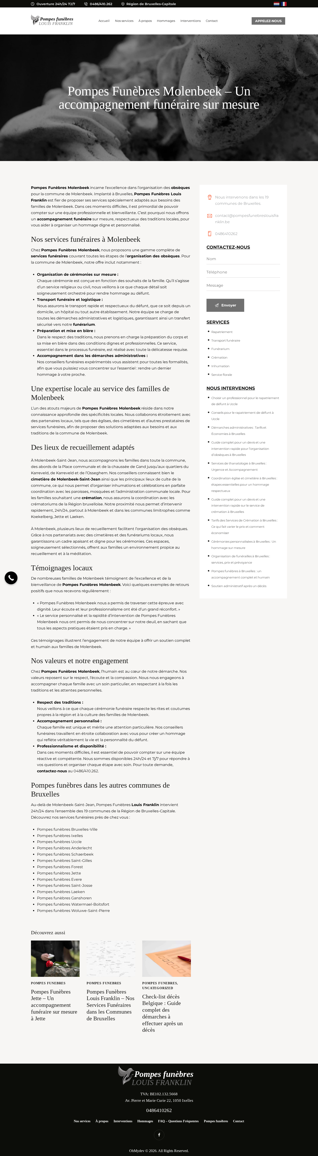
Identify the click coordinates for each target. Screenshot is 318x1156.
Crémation (219, 357)
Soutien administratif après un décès (238, 586)
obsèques (180, 187)
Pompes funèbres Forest (60, 867)
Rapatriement (222, 332)
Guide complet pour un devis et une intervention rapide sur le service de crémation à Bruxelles (238, 505)
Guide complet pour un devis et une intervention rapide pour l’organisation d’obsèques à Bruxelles (240, 448)
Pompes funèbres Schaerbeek (65, 854)
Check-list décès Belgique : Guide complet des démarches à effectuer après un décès (162, 1013)
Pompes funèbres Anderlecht (64, 848)
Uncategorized (157, 988)
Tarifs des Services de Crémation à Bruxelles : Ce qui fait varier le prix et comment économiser (244, 526)
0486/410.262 (86, 771)
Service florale (221, 374)
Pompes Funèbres (59, 250)
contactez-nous (52, 771)
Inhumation (220, 366)
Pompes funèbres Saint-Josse (64, 885)
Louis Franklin (145, 805)
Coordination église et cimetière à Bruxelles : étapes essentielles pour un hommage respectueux (244, 484)
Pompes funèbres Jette (59, 873)
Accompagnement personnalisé (68, 721)
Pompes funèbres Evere (59, 879)
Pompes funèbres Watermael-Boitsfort (73, 904)
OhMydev (136, 1151)
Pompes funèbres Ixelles (60, 835)
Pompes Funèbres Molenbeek (60, 187)
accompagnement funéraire (64, 219)
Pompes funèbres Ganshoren (64, 898)
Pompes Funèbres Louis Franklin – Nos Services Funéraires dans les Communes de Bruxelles (110, 1005)
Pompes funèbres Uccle (59, 842)
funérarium (84, 324)
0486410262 (226, 234)
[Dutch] (277, 4)
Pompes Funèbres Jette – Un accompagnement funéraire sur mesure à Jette (54, 1005)
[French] (284, 4)
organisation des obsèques (153, 256)
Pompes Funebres (48, 983)
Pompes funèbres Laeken (61, 892)
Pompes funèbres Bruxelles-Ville (67, 829)
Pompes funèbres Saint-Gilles (64, 860)
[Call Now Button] (11, 577)
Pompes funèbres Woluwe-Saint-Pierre (73, 910)
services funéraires (49, 256)
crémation (92, 498)
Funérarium (220, 349)
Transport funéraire (56, 299)
